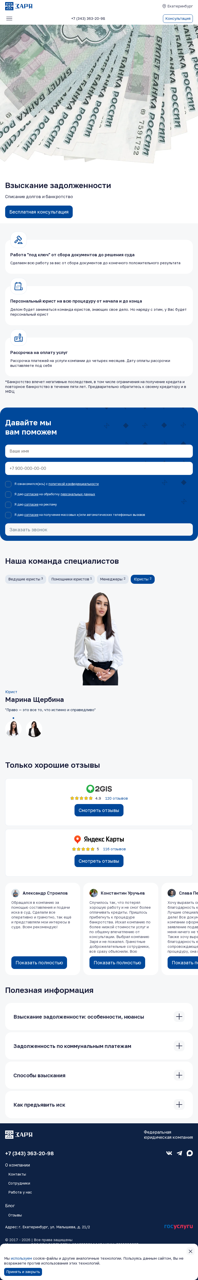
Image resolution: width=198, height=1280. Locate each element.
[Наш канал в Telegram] (179, 1153)
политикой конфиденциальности (73, 484)
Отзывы (15, 1215)
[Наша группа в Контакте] (169, 1153)
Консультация (178, 18)
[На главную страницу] (18, 6)
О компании (17, 1165)
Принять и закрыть (23, 1271)
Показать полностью (39, 962)
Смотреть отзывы (99, 810)
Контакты (17, 1174)
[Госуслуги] (178, 1227)
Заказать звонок (28, 529)
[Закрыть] (179, 1016)
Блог (10, 1205)
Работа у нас (20, 1192)
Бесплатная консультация (39, 212)
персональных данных (78, 494)
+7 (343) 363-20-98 (29, 1153)
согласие (31, 494)
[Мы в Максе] (190, 1153)
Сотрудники (19, 1183)
